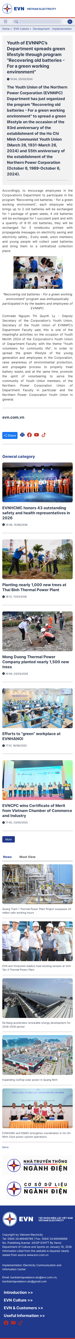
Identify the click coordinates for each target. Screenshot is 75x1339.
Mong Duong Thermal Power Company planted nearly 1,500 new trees (35, 662)
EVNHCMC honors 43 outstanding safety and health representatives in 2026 (36, 513)
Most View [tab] (27, 857)
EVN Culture (21, 28)
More (8, 839)
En (70, 21)
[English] (37, 8)
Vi (65, 21)
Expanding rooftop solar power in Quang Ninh (30, 1079)
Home (6, 28)
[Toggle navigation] (5, 21)
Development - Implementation (52, 28)
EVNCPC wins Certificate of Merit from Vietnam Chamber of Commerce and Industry (37, 810)
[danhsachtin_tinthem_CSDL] (37, 1188)
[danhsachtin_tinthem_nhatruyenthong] (37, 1165)
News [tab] (7, 857)
